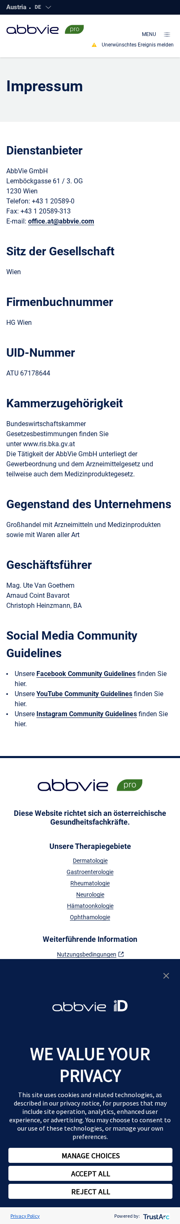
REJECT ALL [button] (90, 1191)
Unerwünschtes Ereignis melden (138, 44)
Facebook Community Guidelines (86, 674)
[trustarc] (155, 1216)
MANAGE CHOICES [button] (91, 1155)
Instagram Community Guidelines (86, 714)
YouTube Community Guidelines (84, 694)
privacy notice (80, 1103)
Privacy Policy (25, 1216)
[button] (166, 974)
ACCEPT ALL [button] (90, 1173)
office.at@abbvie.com (61, 221)
